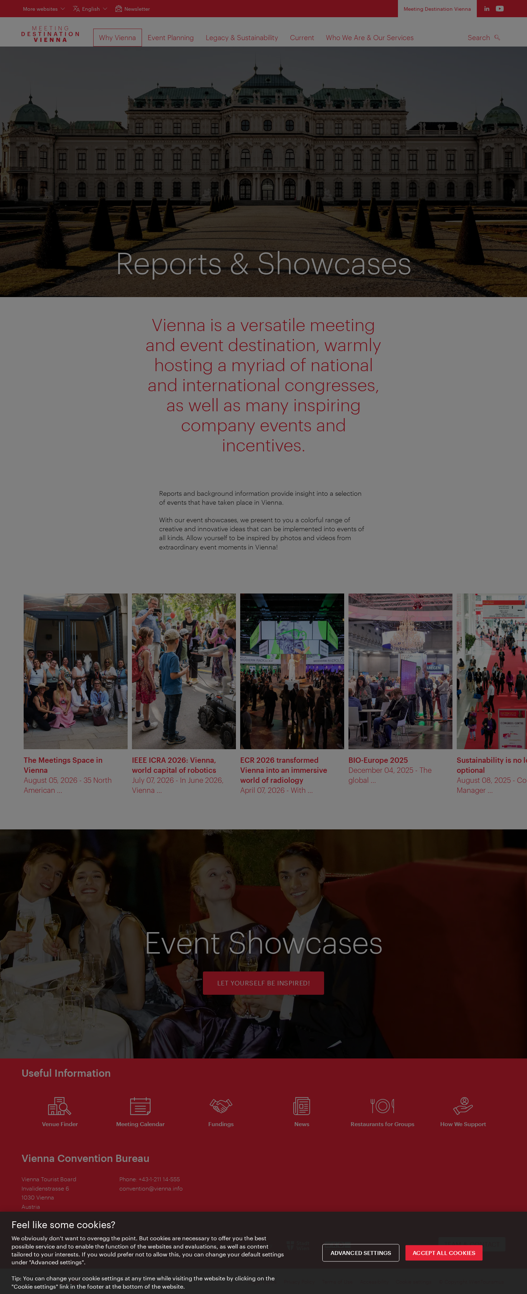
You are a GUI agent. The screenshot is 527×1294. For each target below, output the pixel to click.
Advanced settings (361, 1252)
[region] (263, 1253)
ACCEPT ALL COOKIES (444, 1252)
